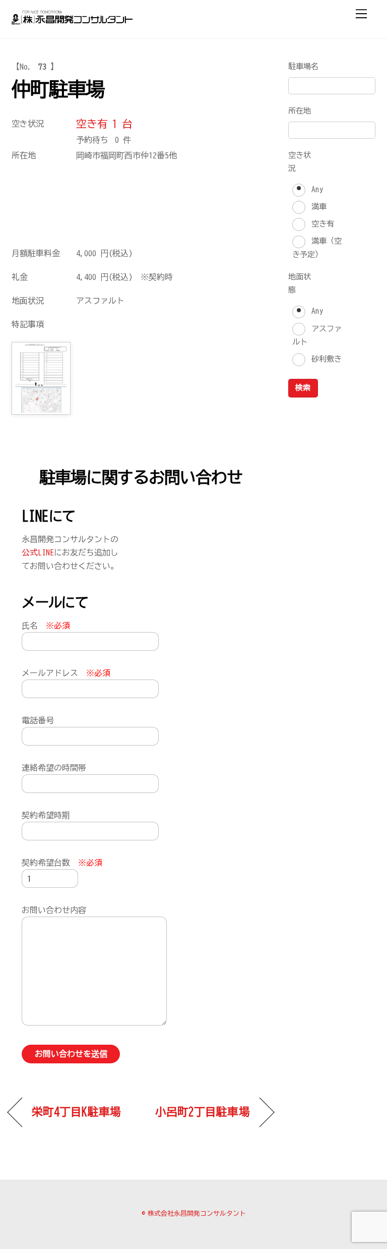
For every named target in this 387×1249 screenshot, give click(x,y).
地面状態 (299, 283)
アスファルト (316, 335)
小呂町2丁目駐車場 (202, 1111)
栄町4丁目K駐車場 (76, 1111)
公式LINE (38, 552)
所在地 (299, 111)
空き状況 (299, 161)
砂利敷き (324, 359)
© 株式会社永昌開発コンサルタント (194, 1213)
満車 (317, 206)
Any (315, 189)
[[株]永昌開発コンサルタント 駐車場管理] (72, 20)
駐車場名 (303, 66)
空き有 (320, 224)
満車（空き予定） (316, 247)
